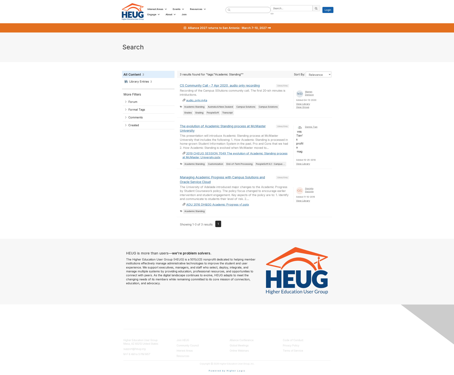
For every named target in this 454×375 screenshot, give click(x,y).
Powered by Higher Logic (227, 370)
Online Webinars (239, 350)
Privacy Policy (291, 345)
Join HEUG (183, 340)
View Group (302, 107)
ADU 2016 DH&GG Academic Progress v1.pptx (217, 204)
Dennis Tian (311, 127)
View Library (303, 103)
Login (328, 9)
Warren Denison (309, 93)
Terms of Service (293, 350)
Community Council (188, 345)
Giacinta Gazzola (309, 190)
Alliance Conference (242, 340)
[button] (157, 9)
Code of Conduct (293, 340)
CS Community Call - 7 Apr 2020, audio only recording (220, 85)
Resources (183, 355)
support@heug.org (134, 348)
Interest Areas (185, 350)
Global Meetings (239, 345)
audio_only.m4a (196, 100)
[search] (229, 10)
